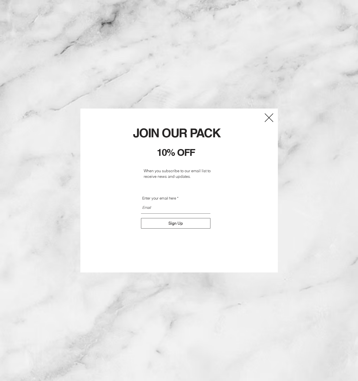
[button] (269, 117)
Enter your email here (159, 198)
